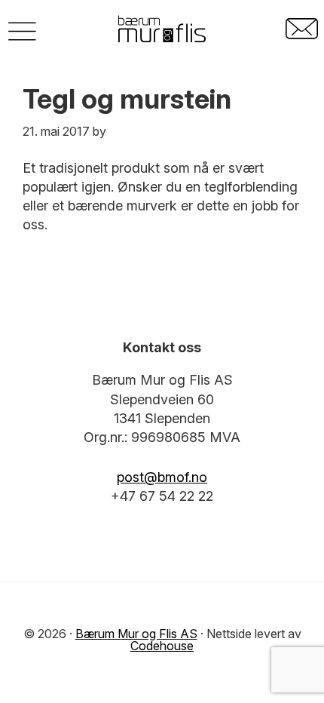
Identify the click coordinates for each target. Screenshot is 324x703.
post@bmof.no (162, 477)
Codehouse (162, 645)
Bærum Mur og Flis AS (136, 633)
